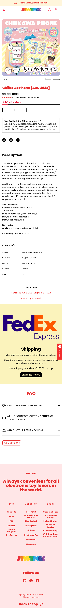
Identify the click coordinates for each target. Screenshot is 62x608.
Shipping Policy (31, 374)
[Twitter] (31, 580)
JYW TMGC (39, 594)
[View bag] (56, 9)
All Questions (12, 442)
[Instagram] (24, 580)
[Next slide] (56, 79)
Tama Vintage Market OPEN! (33, 3)
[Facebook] (37, 580)
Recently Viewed (31, 298)
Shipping (7, 97)
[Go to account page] (49, 9)
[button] (56, 9)
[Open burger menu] (4, 9)
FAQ (48, 292)
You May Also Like (21, 292)
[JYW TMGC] (31, 9)
